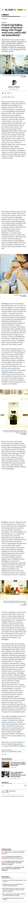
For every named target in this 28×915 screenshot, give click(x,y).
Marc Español (13, 778)
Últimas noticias (6, 849)
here (23, 796)
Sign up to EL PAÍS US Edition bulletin (12, 751)
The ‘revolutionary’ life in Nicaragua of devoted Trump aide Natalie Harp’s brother (14, 894)
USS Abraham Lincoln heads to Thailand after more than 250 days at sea (12, 857)
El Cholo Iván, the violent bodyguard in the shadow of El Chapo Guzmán (13, 885)
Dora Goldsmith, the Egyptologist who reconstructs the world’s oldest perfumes (18, 774)
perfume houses (14, 211)
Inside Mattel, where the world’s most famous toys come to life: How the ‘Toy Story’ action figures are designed (14, 890)
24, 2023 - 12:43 (14, 89)
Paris (3, 785)
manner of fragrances (9, 722)
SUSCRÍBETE (20, 9)
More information (5, 792)
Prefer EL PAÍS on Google (9, 97)
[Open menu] (3, 10)
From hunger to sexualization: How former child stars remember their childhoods (13, 869)
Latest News (4, 18)
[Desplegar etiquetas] (25, 785)
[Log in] (25, 10)
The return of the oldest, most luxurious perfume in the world (18, 764)
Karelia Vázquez (14, 87)
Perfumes (4, 22)
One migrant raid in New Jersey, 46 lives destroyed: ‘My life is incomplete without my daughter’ (13, 863)
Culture (5, 15)
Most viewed (5, 876)
